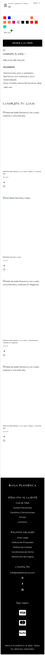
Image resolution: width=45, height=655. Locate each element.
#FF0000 (31, 22)
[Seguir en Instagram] (22, 590)
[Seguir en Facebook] (22, 584)
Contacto (22, 522)
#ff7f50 (9, 22)
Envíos (22, 517)
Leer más (8, 87)
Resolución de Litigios (23, 557)
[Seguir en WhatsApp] (22, 578)
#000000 (22, 22)
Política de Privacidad (22, 542)
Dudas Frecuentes (22, 508)
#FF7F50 (4, 22)
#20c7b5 (4, 26)
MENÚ (35, 3)
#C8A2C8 (18, 22)
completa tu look (13, 54)
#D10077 (13, 22)
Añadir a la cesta (22, 43)
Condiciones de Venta (23, 552)
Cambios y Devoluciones (22, 512)
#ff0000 (4, 17)
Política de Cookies (22, 547)
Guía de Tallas (22, 503)
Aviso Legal (22, 538)
